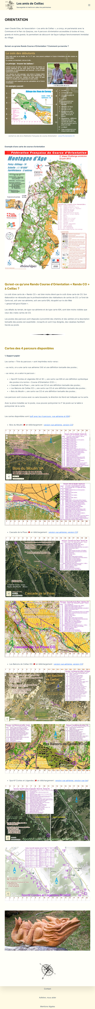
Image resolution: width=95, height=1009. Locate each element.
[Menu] (89, 5)
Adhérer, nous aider (47, 997)
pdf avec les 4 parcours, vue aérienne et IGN (49, 416)
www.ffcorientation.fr (66, 136)
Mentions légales (47, 1006)
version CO (68, 425)
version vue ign (81, 780)
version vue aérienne (53, 425)
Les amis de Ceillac (30, 3)
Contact (47, 989)
